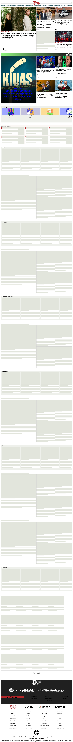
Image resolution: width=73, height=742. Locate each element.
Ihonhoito (28, 716)
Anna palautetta (33, 701)
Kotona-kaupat (42, 740)
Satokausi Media (66, 740)
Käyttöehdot (30, 737)
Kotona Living (35, 740)
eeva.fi (8, 740)
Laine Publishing (58, 740)
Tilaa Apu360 (12, 696)
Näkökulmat (13, 718)
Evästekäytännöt (47, 737)
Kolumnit (4, 222)
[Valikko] (1, 3)
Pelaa (10, 118)
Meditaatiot (60, 716)
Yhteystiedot (33, 698)
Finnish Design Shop (15, 740)
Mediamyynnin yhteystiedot (49, 699)
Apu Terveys (13, 723)
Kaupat (44, 716)
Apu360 (13, 713)
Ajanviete (4, 567)
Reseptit (44, 711)
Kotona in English (44, 725)
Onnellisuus (60, 720)
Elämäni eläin (5, 371)
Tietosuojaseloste (38, 737)
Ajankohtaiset (13, 716)
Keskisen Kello (50, 740)
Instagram (64, 701)
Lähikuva (4, 446)
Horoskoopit (13, 725)
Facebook (64, 698)
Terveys (60, 725)
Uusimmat (13, 711)
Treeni (28, 720)
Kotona (30, 740)
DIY (44, 718)
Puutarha (44, 720)
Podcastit (13, 720)
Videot (3, 147)
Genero (26, 740)
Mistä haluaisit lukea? (12, 697)
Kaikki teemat (13, 728)
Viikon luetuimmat (6, 126)
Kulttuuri (28, 718)
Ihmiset (29, 713)
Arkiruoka (44, 713)
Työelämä (28, 725)
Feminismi (28, 711)
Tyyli (28, 723)
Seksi (60, 723)
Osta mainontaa (49, 696)
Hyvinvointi (60, 713)
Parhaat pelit (5, 107)
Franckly (22, 740)
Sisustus (44, 723)
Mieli (60, 718)
